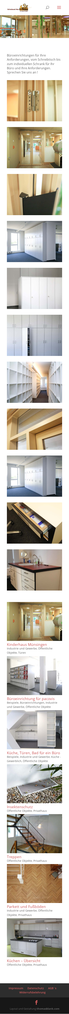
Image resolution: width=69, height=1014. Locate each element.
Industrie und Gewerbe (22, 648)
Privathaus (40, 811)
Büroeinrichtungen (32, 702)
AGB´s (52, 988)
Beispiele (13, 702)
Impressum (16, 988)
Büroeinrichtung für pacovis (31, 698)
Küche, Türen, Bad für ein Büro (33, 752)
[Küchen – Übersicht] (34, 937)
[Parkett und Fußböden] (34, 883)
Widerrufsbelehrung (32, 992)
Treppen (14, 856)
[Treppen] (34, 833)
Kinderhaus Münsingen (27, 644)
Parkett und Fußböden (26, 906)
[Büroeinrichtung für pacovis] (34, 675)
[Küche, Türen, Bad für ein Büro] (34, 729)
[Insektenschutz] (34, 783)
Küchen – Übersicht (23, 960)
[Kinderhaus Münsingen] (34, 621)
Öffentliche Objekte (38, 707)
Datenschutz (35, 988)
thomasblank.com (48, 1008)
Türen (22, 652)
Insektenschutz (20, 806)
